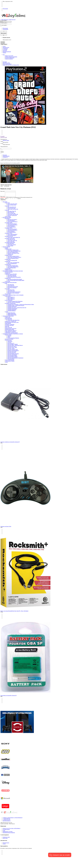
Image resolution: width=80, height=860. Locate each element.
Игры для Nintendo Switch (12, 252)
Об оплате (5, 50)
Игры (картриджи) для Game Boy (14, 277)
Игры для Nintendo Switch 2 (13, 258)
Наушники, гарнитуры (9, 324)
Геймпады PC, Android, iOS (10, 321)
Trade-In (4, 52)
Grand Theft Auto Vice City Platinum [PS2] (11, 64)
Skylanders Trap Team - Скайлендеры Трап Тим (16, 307)
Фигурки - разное (11, 348)
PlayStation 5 (7, 218)
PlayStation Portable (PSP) (10, 242)
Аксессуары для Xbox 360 (12, 214)
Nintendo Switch (8, 248)
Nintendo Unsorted (8, 269)
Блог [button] (4, 54)
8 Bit (6, 283)
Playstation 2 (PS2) (6, 62)
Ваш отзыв (2, 196)
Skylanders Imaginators (11, 309)
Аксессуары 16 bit (11, 290)
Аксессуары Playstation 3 (12, 230)
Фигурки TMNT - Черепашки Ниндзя (15, 345)
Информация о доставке (7, 831)
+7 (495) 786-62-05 (4, 19)
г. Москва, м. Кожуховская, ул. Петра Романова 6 (12, 817)
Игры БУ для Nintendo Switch (13, 253)
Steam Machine (8, 323)
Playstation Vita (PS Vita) (10, 238)
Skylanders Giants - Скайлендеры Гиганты (15, 305)
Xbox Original (8, 216)
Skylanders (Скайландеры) (10, 303)
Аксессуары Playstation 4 (12, 224)
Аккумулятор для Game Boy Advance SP (8, 695)
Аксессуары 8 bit (10, 285)
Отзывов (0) (5, 157)
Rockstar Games (6, 140)
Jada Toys (9, 335)
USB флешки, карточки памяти (11, 332)
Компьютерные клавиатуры (10, 328)
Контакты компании (7, 51)
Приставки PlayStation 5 (12, 219)
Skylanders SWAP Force (12, 306)
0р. (3, 33)
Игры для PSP (10, 245)
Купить (2, 151)
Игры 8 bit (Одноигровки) (12, 286)
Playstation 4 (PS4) (8, 222)
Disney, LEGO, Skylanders (8, 294)
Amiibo (6, 247)
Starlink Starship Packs (11, 313)
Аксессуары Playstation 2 (12, 234)
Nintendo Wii (7, 261)
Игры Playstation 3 (11, 231)
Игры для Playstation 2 (7, 63)
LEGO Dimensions (8, 300)
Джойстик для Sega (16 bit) (5, 526)
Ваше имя (2, 191)
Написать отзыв (3, 137)
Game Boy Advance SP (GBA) (11, 274)
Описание (5, 154)
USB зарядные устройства (10, 331)
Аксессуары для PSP (11, 244)
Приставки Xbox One (11, 206)
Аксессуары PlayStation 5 (12, 221)
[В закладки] (0, 153)
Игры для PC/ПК (8, 327)
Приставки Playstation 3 (12, 228)
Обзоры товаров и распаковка (11, 56)
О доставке (5, 49)
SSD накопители (8, 318)
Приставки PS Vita (11, 239)
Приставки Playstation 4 (12, 223)
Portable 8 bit (7, 272)
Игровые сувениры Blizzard (13, 350)
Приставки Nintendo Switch (12, 249)
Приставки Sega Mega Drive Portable (14, 279)
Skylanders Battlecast (11, 310)
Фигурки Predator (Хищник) (13, 353)
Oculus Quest (7, 316)
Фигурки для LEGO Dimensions (13, 302)
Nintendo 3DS (8, 259)
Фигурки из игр (8, 340)
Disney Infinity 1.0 (10, 297)
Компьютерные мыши (9, 329)
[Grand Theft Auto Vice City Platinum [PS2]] (25, 124)
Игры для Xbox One (11, 208)
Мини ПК (7, 326)
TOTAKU (9, 342)
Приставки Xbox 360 (11, 211)
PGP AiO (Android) (9, 271)
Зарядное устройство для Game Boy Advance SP (10, 441)
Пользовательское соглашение (9, 832)
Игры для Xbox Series (11, 204)
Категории (3, 41)
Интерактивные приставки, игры (12, 322)
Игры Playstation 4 (11, 225)
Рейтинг (2, 198)
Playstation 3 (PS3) (8, 227)
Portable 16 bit (8, 278)
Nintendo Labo (10, 254)
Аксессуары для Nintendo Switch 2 (14, 257)
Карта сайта (5, 838)
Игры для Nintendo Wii (12, 263)
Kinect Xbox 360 (10, 212)
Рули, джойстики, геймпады (10, 330)
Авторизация (5, 29)
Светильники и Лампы (9, 360)
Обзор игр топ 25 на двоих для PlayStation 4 (11, 828)
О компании (5, 48)
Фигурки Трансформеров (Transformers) (15, 357)
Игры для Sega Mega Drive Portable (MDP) (15, 280)
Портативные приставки (8, 270)
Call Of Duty (9, 341)
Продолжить (3, 199)
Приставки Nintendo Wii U (12, 265)
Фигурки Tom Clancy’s (12, 346)
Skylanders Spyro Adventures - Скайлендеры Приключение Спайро (20, 304)
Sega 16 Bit (7, 288)
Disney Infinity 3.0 (10, 299)
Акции (4, 46)
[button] (59, 855)
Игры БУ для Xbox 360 (12, 215)
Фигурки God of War (11, 352)
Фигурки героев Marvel (12, 354)
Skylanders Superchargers (12, 308)
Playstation (5, 61)
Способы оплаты (6, 829)
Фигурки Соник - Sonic (12, 347)
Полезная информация (9, 57)
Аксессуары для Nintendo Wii (13, 262)
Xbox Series (7, 202)
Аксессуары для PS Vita (12, 240)
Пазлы (6, 362)
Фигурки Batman (10, 358)
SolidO (8, 336)
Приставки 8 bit (10, 284)
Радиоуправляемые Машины (13, 337)
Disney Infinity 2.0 (10, 298)
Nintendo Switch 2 (8, 255)
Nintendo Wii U (8, 264)
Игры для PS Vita (10, 241)
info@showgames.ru (6, 820)
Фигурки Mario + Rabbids (12, 344)
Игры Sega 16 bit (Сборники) (13, 292)
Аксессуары (7, 281)
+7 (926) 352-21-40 (11, 19)
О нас (4, 830)
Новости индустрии (9, 55)
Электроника (5, 315)
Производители (6, 47)
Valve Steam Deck (8, 319)
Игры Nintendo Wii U (11, 267)
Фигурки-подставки (9, 338)
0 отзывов (2, 136)
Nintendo (4, 246)
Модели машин (8, 334)
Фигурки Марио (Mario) (12, 355)
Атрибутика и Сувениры (8, 333)
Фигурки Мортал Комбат (12, 356)
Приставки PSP (10, 243)
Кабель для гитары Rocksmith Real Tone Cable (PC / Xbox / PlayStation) (14, 610)
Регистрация (5, 8)
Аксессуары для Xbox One (12, 209)
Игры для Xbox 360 (11, 213)
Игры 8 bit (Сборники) (12, 287)
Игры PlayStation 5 (11, 220)
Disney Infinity (8, 296)
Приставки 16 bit (10, 289)
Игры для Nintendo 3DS (12, 260)
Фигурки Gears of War (11, 351)
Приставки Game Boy (11, 275)
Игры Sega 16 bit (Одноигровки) (13, 291)
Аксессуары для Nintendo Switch (13, 250)
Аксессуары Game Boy (12, 276)
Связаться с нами (6, 837)
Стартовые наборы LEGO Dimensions (14, 301)
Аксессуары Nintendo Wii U (12, 266)
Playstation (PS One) (9, 236)
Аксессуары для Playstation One (13, 237)
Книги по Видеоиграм (9, 359)
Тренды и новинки (9, 58)
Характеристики (6, 156)
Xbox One (7, 205)
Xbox (4, 201)
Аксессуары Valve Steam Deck (13, 320)
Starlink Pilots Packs (11, 312)
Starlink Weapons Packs (11, 314)
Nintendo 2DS (8, 268)
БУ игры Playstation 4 (11, 226)
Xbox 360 (7, 210)
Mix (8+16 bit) (8, 293)
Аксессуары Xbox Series (12, 203)
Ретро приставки (6, 282)
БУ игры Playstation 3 (11, 232)
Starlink (6, 311)
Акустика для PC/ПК (9, 325)
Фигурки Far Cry (10, 343)
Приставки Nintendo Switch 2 (13, 256)
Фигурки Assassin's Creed (12, 349)
